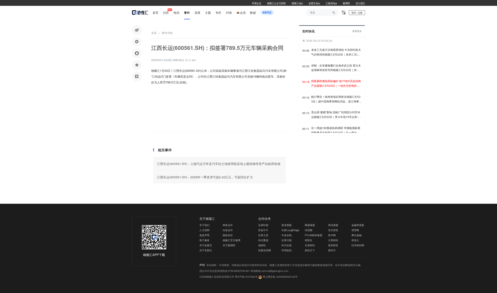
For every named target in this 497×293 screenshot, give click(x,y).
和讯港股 (333, 225)
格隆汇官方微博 (231, 240)
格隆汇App (297, 3)
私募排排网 (264, 250)
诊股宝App (314, 3)
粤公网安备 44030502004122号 (280, 276)
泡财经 (262, 245)
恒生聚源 (263, 240)
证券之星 (263, 235)
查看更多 (357, 31)
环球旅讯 (287, 250)
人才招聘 (204, 230)
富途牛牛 (263, 230)
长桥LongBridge (290, 230)
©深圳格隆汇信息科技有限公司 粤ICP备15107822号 (228, 276)
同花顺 (308, 230)
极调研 (346, 3)
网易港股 (310, 225)
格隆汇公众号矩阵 (276, 3)
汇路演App (331, 3)
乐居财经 (310, 245)
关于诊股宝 (205, 245)
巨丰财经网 (357, 245)
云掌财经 (333, 240)
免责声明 (204, 235)
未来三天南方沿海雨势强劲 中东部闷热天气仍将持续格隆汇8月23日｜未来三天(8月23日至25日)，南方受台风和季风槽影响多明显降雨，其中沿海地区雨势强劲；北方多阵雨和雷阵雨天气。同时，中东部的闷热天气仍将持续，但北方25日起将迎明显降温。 (336, 52)
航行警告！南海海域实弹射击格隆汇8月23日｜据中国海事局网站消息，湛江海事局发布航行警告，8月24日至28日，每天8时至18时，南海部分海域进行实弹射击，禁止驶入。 (336, 99)
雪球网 (355, 230)
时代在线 (287, 245)
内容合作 (228, 230)
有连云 (355, 240)
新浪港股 (287, 225)
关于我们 (204, 225)
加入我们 (360, 3)
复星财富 (333, 245)
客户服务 (204, 240)
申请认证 (256, 3)
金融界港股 (357, 225)
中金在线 (287, 235)
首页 (154, 33)
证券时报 (263, 225)
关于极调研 (229, 245)
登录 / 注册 (356, 12)
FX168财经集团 (313, 235)
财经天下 (310, 250)
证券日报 (287, 240)
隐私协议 (228, 235)
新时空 (332, 250)
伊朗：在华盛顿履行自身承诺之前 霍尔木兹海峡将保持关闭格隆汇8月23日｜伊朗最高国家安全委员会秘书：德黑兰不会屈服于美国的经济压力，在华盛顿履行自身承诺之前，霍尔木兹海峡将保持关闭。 (336, 68)
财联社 (308, 240)
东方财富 (333, 230)
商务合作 (228, 225)
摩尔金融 (356, 235)
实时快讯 (308, 31)
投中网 (332, 235)
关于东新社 (205, 250)
